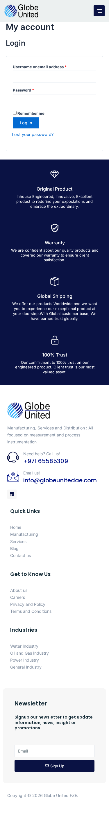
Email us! (31, 472)
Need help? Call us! (41, 453)
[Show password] (91, 100)
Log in (26, 123)
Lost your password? (32, 134)
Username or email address (48, 66)
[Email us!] (13, 476)
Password (32, 89)
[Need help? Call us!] (13, 457)
